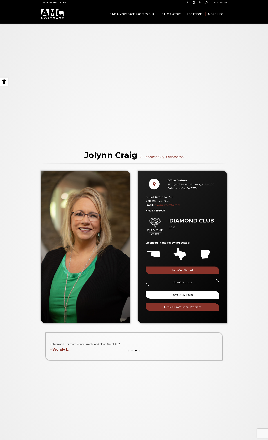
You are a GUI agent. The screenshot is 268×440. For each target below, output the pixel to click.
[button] (4, 82)
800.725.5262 (220, 2)
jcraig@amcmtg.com (167, 205)
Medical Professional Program (182, 307)
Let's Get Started (182, 270)
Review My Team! (182, 294)
